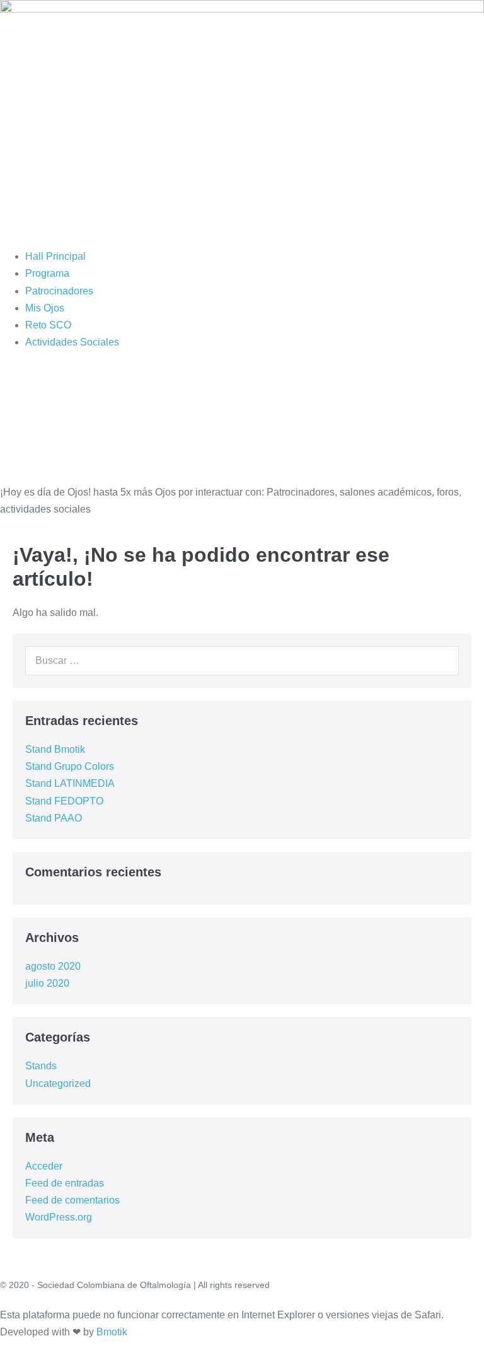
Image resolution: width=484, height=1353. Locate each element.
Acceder (43, 1166)
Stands (41, 1065)
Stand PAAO (53, 818)
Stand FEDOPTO (64, 801)
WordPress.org (58, 1217)
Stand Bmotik (55, 749)
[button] (242, 231)
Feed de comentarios (72, 1200)
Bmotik (111, 1332)
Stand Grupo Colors (69, 766)
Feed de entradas (64, 1183)
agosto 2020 (53, 966)
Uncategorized (58, 1083)
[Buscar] (442, 660)
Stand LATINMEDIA (70, 783)
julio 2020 (47, 983)
